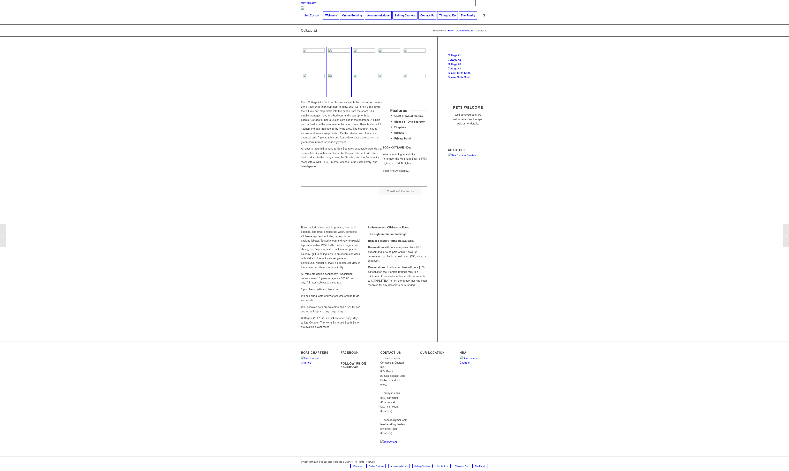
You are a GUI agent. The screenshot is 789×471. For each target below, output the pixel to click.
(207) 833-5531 (308, 3)
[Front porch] (313, 59)
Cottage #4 (454, 68)
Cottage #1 (454, 55)
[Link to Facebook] (472, 3)
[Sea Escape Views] (414, 84)
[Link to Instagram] (479, 3)
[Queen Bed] (339, 84)
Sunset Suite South (459, 77)
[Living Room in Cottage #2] (414, 59)
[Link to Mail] (485, 3)
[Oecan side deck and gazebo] (364, 59)
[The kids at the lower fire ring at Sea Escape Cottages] (339, 59)
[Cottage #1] (786, 235)
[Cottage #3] (3, 235)
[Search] (484, 15)
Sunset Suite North (459, 73)
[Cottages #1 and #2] (364, 84)
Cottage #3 (454, 64)
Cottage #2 (309, 30)
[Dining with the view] (389, 59)
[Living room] (313, 84)
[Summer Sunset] (389, 84)
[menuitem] (331, 15)
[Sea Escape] (310, 15)
